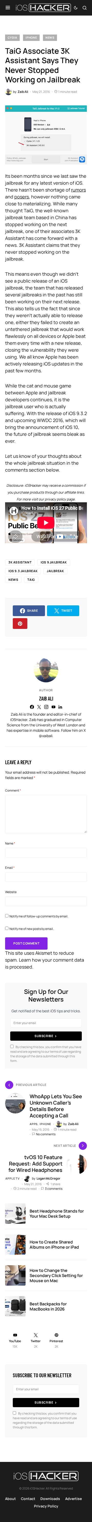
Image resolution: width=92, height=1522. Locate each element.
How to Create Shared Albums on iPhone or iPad (54, 1244)
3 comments (53, 1188)
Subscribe (43, 1036)
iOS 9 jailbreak (54, 562)
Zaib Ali (46, 698)
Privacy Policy (46, 1506)
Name (10, 843)
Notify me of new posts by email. (31, 929)
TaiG (31, 579)
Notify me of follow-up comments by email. (38, 916)
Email (10, 867)
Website (11, 892)
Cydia (12, 37)
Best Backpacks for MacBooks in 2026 (48, 1306)
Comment (13, 790)
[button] (7, 8)
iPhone (31, 37)
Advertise (73, 1498)
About (10, 1498)
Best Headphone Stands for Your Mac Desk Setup (57, 1213)
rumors (78, 190)
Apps (34, 1124)
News (49, 37)
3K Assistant (19, 562)
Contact (28, 1498)
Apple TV (12, 1178)
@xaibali (45, 735)
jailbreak (55, 571)
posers (21, 197)
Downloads (50, 1498)
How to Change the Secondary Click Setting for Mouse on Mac (56, 1275)
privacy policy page (60, 499)
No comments (45, 1134)
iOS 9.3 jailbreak (23, 571)
